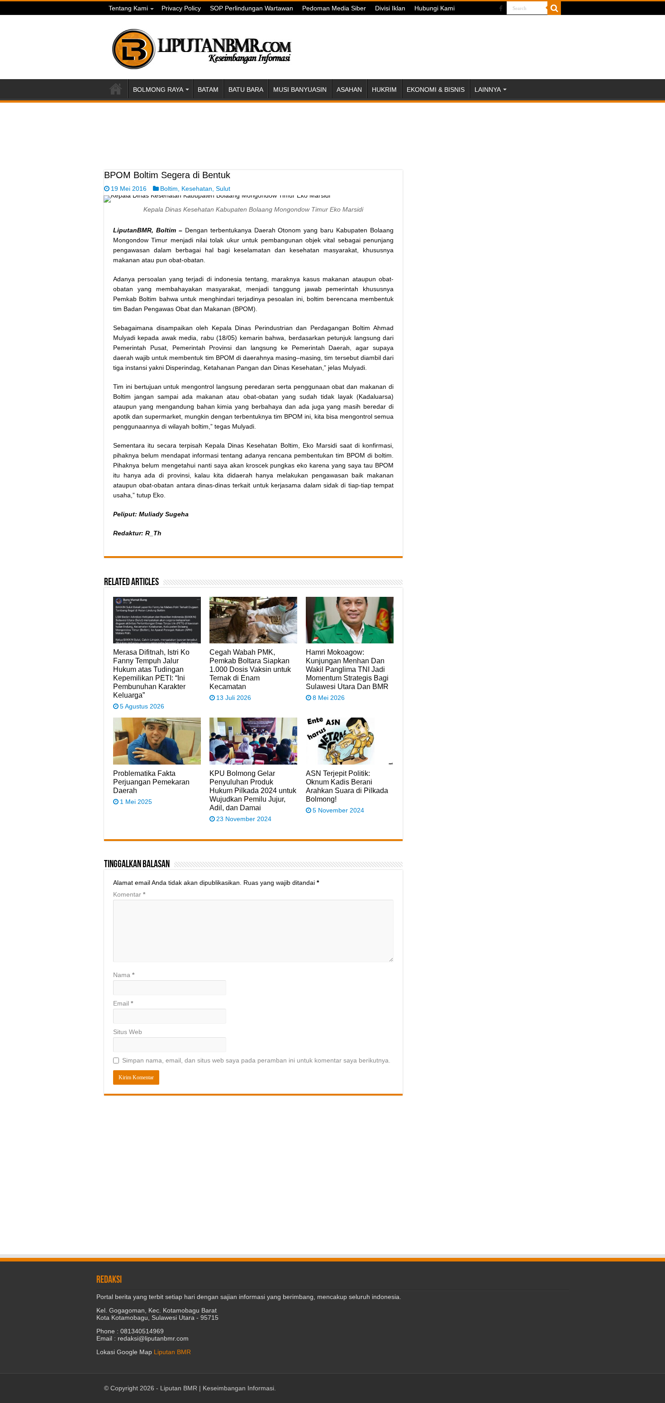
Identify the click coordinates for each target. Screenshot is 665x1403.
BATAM (208, 89)
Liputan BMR (172, 1352)
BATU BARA (245, 89)
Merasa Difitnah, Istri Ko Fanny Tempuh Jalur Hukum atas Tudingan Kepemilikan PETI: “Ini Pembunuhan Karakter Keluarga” (151, 673)
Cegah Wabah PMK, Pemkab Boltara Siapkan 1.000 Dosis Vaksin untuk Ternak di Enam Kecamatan (250, 669)
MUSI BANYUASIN (300, 89)
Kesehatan (196, 188)
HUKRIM (384, 89)
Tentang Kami (128, 8)
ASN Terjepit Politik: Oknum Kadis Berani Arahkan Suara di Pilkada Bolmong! (347, 786)
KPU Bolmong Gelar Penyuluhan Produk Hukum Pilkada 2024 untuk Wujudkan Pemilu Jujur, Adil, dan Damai (252, 790)
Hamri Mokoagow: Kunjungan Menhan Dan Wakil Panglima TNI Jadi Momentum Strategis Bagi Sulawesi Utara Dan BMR (347, 669)
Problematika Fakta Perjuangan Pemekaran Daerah (151, 781)
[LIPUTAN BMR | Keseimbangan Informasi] (201, 46)
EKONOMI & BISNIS (436, 89)
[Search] (554, 8)
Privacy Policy (181, 8)
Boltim (169, 188)
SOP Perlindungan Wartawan (251, 8)
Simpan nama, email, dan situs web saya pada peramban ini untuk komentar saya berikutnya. (256, 1060)
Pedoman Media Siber (334, 8)
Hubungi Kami (434, 8)
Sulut (223, 188)
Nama (123, 974)
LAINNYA (488, 89)
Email (123, 1003)
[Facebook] (501, 8)
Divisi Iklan (390, 8)
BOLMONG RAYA (158, 89)
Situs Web (127, 1031)
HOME (116, 88)
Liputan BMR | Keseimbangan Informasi (217, 1388)
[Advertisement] (253, 147)
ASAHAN (349, 89)
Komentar (129, 894)
